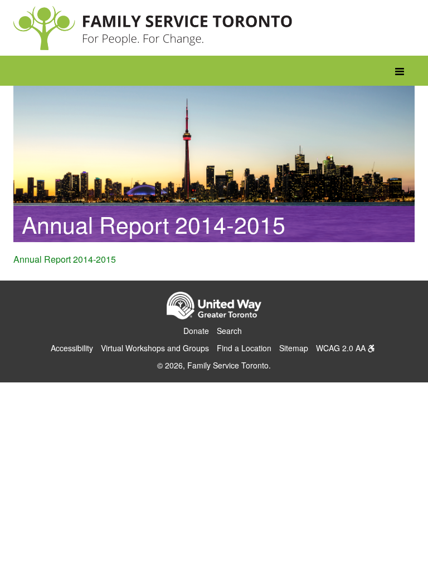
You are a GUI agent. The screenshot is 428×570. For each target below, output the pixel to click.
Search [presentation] (229, 330)
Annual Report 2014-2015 (64, 259)
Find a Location (244, 347)
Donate (196, 330)
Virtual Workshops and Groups (155, 347)
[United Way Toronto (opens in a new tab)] (214, 307)
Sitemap (293, 347)
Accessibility (72, 347)
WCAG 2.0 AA (342, 347)
